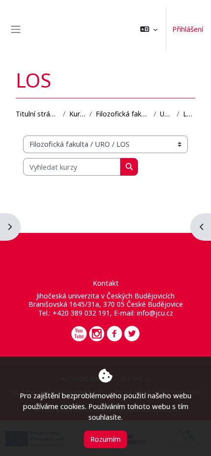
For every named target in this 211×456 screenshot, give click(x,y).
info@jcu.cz (155, 313)
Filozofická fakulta (123, 113)
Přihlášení (187, 29)
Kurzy (77, 113)
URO (166, 113)
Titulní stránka (37, 113)
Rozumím (105, 439)
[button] (149, 29)
